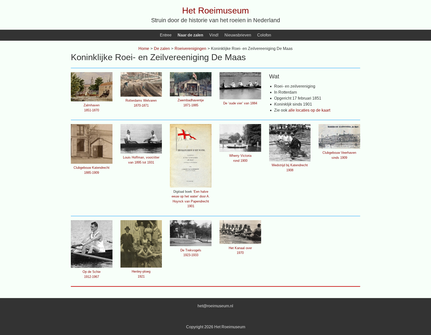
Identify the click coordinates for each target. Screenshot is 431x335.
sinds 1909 (339, 158)
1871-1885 (190, 105)
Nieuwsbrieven (237, 35)
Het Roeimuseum (215, 10)
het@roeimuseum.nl (215, 306)
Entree (166, 35)
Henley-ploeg (141, 271)
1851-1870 (91, 110)
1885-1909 (91, 172)
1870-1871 (141, 105)
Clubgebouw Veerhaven (339, 153)
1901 (190, 206)
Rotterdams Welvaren (141, 100)
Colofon (264, 35)
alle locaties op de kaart (309, 110)
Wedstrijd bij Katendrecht (290, 165)
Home (143, 48)
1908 (289, 170)
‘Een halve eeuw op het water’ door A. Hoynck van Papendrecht (191, 196)
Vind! (213, 35)
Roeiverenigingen (190, 48)
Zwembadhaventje (191, 100)
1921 (141, 276)
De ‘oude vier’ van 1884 (240, 103)
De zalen (162, 48)
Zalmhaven (92, 105)
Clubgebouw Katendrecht (91, 167)
